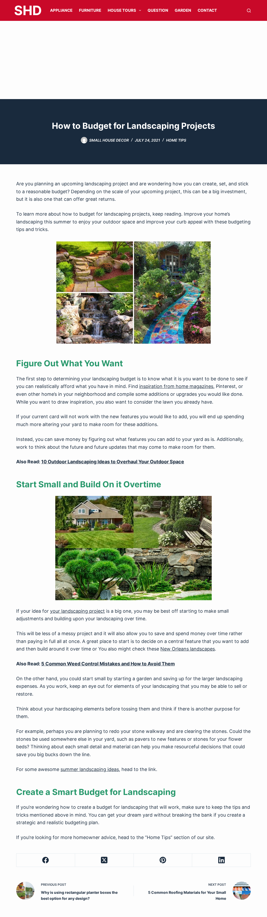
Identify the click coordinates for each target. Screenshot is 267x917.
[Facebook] (45, 860)
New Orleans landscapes (187, 649)
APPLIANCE (61, 10)
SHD (28, 10)
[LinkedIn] (221, 860)
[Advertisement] (133, 59)
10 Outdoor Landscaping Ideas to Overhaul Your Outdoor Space (112, 461)
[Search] (249, 11)
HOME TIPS (176, 140)
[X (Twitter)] (104, 860)
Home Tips (159, 837)
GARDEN (183, 10)
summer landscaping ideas (89, 769)
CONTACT (207, 10)
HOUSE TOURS (122, 10)
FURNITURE (90, 10)
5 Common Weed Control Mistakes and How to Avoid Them (108, 663)
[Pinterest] (163, 860)
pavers (142, 739)
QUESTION (158, 10)
